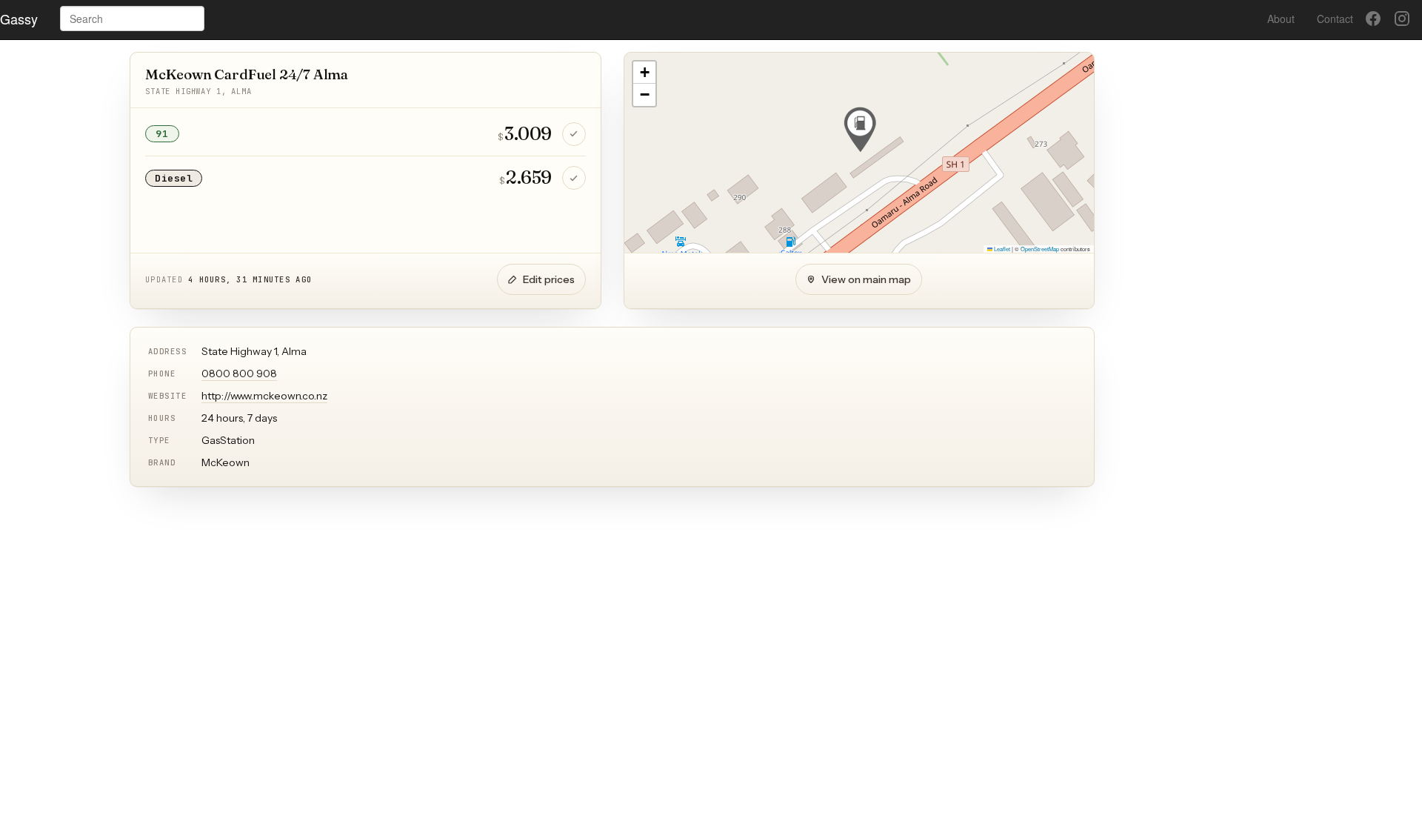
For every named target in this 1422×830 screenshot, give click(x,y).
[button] (860, 130)
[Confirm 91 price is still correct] (574, 134)
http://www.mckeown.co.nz (264, 395)
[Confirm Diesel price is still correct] (574, 178)
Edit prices (549, 279)
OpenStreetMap (1040, 249)
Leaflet (1001, 249)
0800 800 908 (239, 373)
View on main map (866, 279)
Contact (1335, 18)
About (1281, 18)
